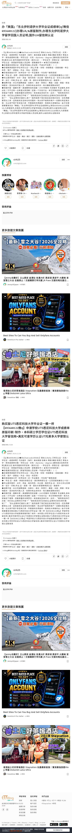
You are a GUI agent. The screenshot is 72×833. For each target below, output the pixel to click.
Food (32, 823)
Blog (37, 823)
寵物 (33, 136)
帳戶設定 (33, 803)
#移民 (54, 803)
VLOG (21, 803)
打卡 (13, 136)
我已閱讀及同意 (57, 830)
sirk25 (10, 45)
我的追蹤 (33, 809)
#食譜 (59, 800)
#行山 (49, 800)
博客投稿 (22, 815)
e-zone (43, 823)
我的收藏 (33, 806)
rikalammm (64, 193)
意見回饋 (22, 812)
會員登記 (56, 3)
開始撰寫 (65, 3)
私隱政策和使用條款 (15, 831)
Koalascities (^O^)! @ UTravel (36, 193)
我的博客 (33, 812)
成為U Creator (33, 7)
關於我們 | (6, 825)
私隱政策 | (29, 825)
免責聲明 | (13, 825)
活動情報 (47, 136)
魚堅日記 (8, 193)
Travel (15, 823)
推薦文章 (50, 7)
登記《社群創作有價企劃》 (25, 130)
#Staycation (46, 803)
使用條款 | (21, 825)
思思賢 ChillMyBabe (22, 193)
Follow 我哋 (42, 140)
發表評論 (8, 213)
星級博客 (58, 7)
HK (20, 823)
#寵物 (44, 800)
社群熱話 (22, 7)
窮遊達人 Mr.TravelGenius (50, 193)
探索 (44, 7)
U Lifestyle (7, 823)
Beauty (25, 823)
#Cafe (64, 800)
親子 (28, 136)
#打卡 (54, 800)
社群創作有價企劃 (8, 7)
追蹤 (66, 47)
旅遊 (3, 22)
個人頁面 (33, 800)
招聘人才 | (36, 825)
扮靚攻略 (39, 136)
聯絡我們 (43, 825)
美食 (23, 136)
